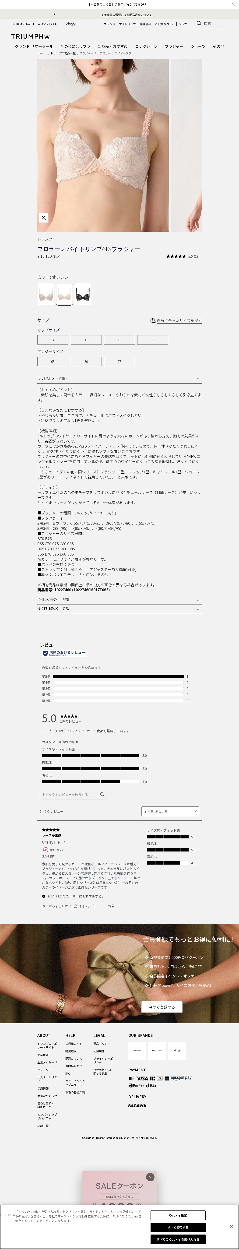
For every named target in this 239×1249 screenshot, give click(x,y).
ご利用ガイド (73, 1043)
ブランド (109, 24)
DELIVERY (54, 600)
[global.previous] (55, 14)
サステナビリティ (47, 1079)
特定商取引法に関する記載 (103, 1071)
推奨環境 (71, 1051)
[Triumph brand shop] (20, 24)
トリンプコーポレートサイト (47, 1045)
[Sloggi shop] (71, 24)
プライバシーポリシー (103, 1060)
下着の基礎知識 (75, 1092)
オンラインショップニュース (75, 1083)
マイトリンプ (127, 24)
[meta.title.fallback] (30, 36)
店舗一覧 (43, 1126)
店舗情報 (145, 24)
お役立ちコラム (165, 24)
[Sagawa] (137, 1105)
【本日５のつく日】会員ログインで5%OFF (116, 4)
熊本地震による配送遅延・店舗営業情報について (126, 15)
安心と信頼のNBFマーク (45, 1105)
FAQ (67, 1073)
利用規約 (99, 1051)
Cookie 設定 (178, 1215)
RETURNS (54, 609)
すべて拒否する (178, 1227)
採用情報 (43, 1088)
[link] (137, 1051)
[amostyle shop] (47, 24)
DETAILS (52, 379)
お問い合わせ (73, 1066)
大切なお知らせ (47, 1096)
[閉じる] (231, 1226)
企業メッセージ (47, 1062)
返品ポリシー (101, 1043)
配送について (73, 1058)
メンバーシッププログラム (47, 1116)
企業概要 (43, 1055)
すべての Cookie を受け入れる (178, 1239)
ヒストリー (44, 1070)
